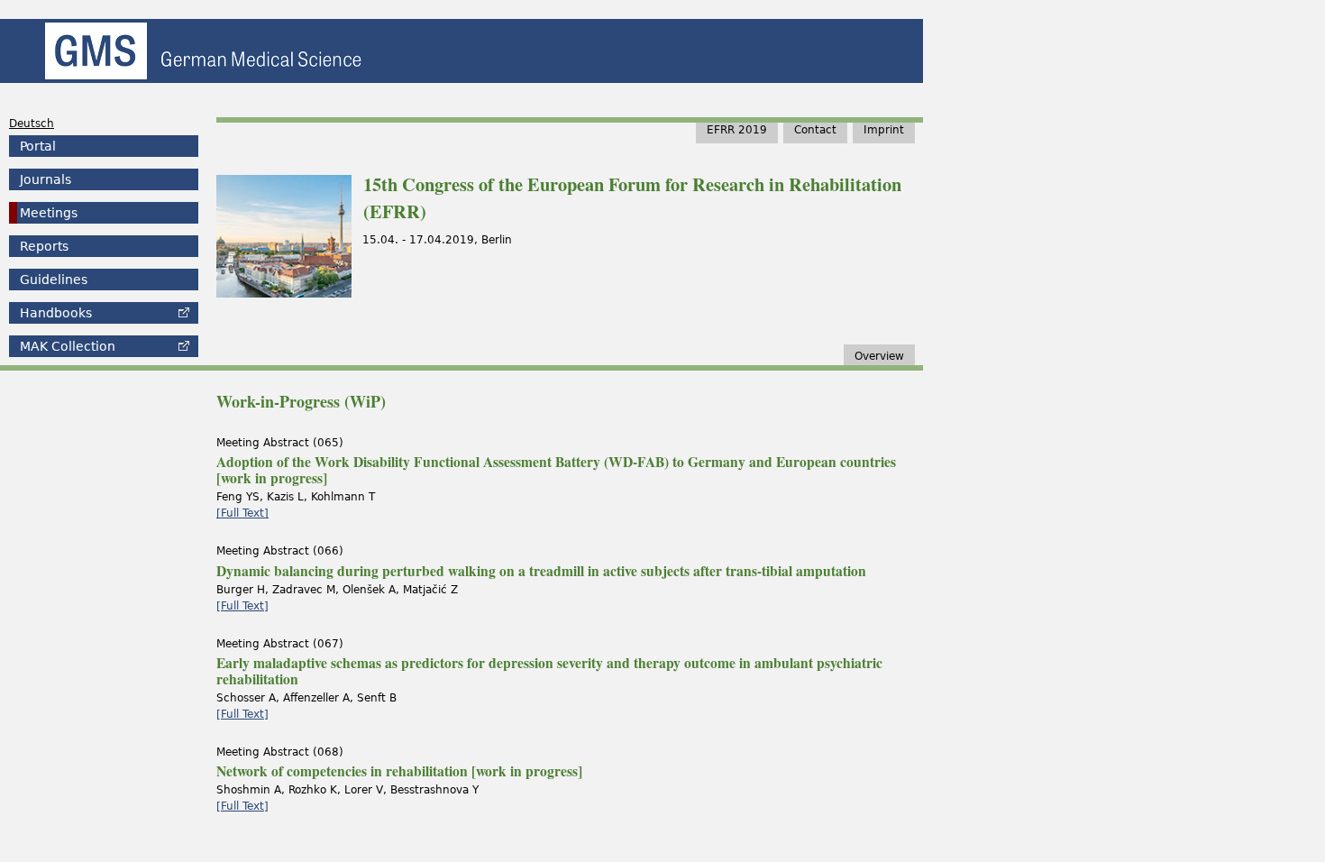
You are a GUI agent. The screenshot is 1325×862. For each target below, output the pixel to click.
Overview (879, 356)
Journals (45, 179)
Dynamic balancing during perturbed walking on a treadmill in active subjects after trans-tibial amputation (541, 571)
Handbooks (56, 313)
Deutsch (31, 123)
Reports (44, 246)
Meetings (49, 213)
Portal (38, 146)
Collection (67, 346)
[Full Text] (242, 513)
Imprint (884, 130)
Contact (815, 130)
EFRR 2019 (737, 130)
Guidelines (53, 279)
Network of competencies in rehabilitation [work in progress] (399, 771)
